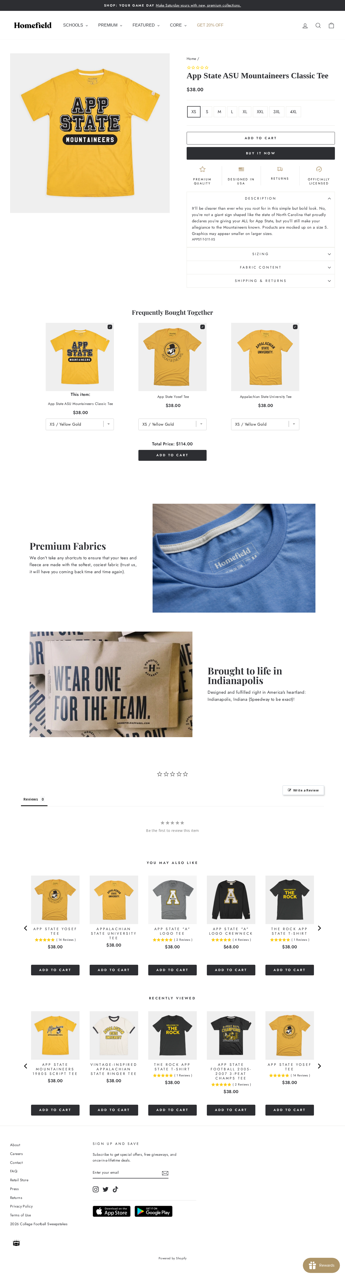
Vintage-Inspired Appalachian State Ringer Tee (113, 1069)
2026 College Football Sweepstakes (38, 1223)
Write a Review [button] (306, 790)
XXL (260, 112)
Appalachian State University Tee (266, 396)
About (15, 1144)
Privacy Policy (21, 1206)
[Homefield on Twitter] (106, 1189)
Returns (16, 1197)
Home (191, 58)
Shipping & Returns (261, 280)
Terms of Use (20, 1215)
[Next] (319, 928)
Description (261, 198)
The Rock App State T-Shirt (289, 931)
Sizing (260, 253)
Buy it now (261, 153)
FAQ (13, 1171)
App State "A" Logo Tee (172, 931)
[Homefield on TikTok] (115, 1189)
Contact (16, 1162)
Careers (16, 1153)
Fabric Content (261, 267)
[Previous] (26, 928)
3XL (276, 112)
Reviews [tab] (30, 799)
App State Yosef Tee (173, 396)
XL (245, 112)
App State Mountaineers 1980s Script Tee (55, 1069)
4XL (293, 112)
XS (193, 112)
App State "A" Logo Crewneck (231, 931)
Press (14, 1188)
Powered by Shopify (173, 1258)
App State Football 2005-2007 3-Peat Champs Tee (231, 1071)
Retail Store (19, 1180)
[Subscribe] (165, 1172)
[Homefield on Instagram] (96, 1189)
